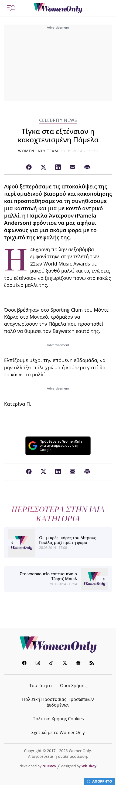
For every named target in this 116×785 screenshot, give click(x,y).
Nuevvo (49, 765)
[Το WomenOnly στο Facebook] (24, 663)
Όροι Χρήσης (73, 685)
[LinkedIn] (58, 167)
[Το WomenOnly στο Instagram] (38, 663)
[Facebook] (29, 167)
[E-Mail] (72, 167)
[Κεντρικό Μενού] (11, 8)
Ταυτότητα (40, 685)
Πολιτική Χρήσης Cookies (58, 719)
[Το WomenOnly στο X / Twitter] (65, 663)
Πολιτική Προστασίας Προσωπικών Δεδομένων (58, 702)
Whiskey (88, 765)
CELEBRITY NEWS (58, 120)
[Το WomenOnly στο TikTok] (51, 663)
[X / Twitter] (43, 167)
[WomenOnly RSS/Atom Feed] (92, 663)
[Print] (87, 167)
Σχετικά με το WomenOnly (58, 732)
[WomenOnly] (58, 8)
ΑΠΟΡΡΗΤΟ (102, 781)
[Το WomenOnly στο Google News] (78, 663)
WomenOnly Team (38, 150)
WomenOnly (58, 644)
